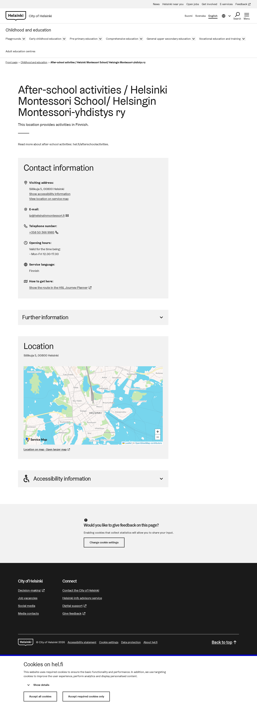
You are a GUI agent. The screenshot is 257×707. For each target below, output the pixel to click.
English (212, 16)
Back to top (222, 642)
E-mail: (34, 209)
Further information (45, 317)
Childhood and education (34, 62)
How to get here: (41, 281)
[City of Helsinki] (25, 642)
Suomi (188, 16)
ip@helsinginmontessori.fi (49, 215)
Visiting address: (41, 183)
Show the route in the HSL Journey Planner (58, 287)
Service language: (42, 264)
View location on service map (49, 199)
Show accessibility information (49, 194)
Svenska (200, 16)
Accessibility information (62, 478)
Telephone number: (43, 226)
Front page (11, 62)
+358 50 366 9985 (44, 232)
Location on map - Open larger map (45, 449)
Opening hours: (40, 243)
